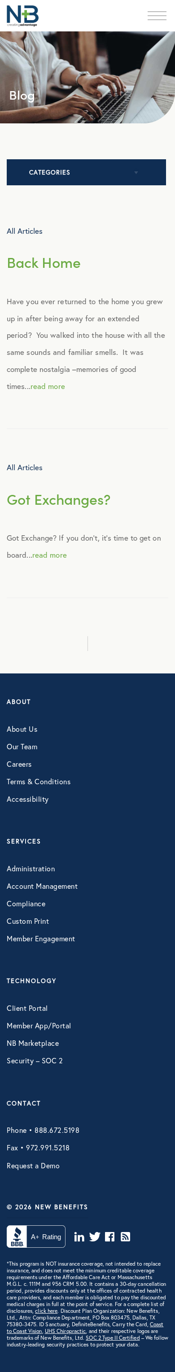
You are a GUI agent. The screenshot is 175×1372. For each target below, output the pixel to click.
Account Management (42, 886)
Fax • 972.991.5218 (38, 1147)
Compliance (26, 903)
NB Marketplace (33, 1043)
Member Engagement (41, 938)
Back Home (44, 262)
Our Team (22, 746)
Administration (31, 868)
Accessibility (28, 799)
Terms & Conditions (38, 781)
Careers (19, 764)
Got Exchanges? (59, 499)
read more (48, 386)
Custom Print (28, 921)
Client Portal (27, 1008)
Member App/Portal (39, 1025)
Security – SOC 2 (35, 1060)
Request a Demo (33, 1165)
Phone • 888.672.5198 (43, 1130)
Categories (49, 172)
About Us (22, 729)
